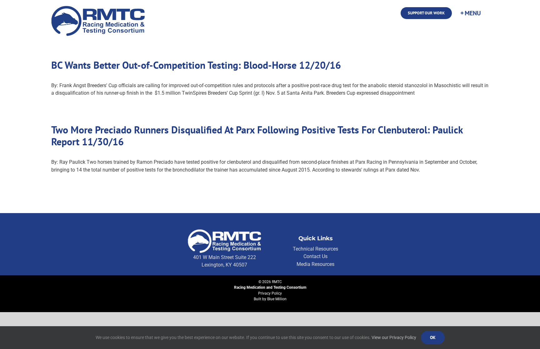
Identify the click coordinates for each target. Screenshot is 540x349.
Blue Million (277, 299)
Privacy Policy (270, 293)
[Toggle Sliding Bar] (470, 13)
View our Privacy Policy (394, 337)
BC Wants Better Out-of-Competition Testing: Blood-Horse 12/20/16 (196, 65)
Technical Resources (315, 249)
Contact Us (315, 256)
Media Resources (315, 264)
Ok (433, 337)
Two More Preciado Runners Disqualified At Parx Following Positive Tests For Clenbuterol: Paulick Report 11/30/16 (257, 135)
